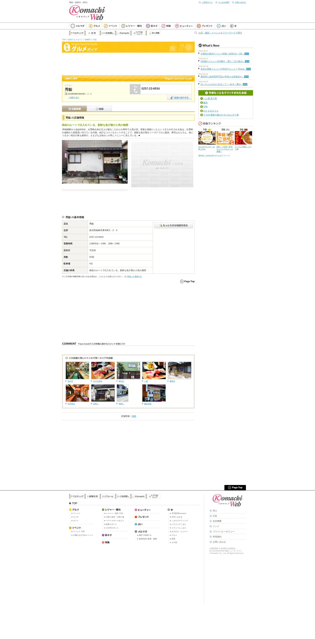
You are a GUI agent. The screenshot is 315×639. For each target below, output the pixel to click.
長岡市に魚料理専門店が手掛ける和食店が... (222, 76)
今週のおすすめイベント (83, 535)
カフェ (76, 521)
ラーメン (76, 513)
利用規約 (217, 536)
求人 (215, 510)
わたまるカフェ (211, 111)
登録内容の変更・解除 (148, 539)
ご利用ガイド (207, 2)
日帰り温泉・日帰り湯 (115, 517)
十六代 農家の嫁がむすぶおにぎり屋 (221, 115)
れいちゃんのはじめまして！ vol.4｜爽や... (221, 84)
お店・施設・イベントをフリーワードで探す (220, 32)
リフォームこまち (179, 528)
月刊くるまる (177, 517)
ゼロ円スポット (112, 528)
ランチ (76, 517)
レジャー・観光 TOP (114, 513)
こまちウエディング (180, 521)
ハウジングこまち (179, 524)
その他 (174, 542)
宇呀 (205, 106)
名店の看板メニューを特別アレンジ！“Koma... (223, 69)
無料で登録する (145, 535)
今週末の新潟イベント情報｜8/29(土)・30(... (222, 53)
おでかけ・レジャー (180, 531)
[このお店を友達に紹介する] (179, 96)
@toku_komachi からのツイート (214, 155)
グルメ (174, 535)
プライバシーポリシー (224, 531)
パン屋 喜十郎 (210, 98)
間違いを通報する (134, 276)
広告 (215, 516)
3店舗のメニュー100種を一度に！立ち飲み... (222, 61)
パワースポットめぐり (115, 521)
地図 (134, 416)
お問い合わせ (240, 2)
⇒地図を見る (73, 97)
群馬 (173, 539)
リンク (216, 526)
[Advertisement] (128, 63)
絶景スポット (111, 524)
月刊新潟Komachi (179, 513)
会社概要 (217, 521)
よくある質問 (223, 2)
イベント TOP (79, 531)
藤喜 (205, 102)
